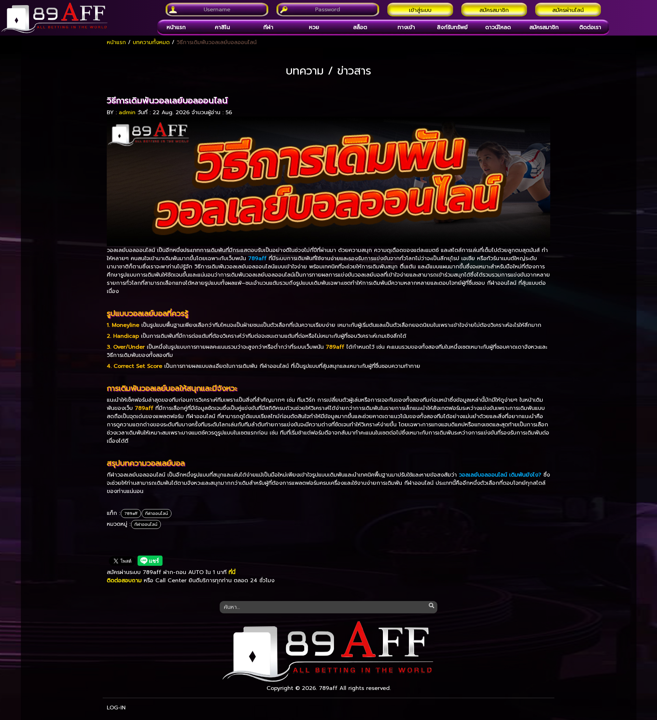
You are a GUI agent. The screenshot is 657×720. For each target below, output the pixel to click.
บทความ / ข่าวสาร (328, 71)
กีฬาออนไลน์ (156, 513)
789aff (131, 513)
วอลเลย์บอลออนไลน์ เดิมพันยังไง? (500, 475)
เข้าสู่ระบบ (420, 10)
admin (127, 112)
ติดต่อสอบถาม (124, 580)
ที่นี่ (232, 572)
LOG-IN (116, 708)
